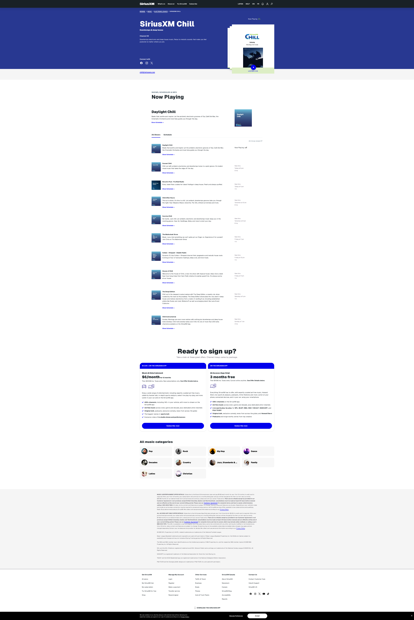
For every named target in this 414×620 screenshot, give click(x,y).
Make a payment (174, 587)
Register (171, 583)
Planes (197, 591)
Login (170, 579)
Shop (143, 595)
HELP (248, 4)
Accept (257, 616)
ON (253, 4)
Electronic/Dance (161, 11)
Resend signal (173, 595)
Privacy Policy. (185, 617)
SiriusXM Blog (227, 591)
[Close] (412, 616)
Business (198, 583)
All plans (145, 579)
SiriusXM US (253, 587)
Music (149, 11)
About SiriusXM (227, 579)
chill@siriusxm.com (147, 72)
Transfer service (174, 591)
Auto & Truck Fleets (202, 595)
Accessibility (226, 595)
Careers (224, 587)
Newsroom (225, 583)
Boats (197, 587)
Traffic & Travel (200, 579)
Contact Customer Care (257, 579)
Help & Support (254, 583)
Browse (142, 11)
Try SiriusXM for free (149, 591)
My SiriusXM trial (148, 583)
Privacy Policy (224, 509)
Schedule (168, 135)
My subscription (147, 587)
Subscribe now (173, 426)
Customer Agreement (211, 503)
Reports (224, 599)
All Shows (156, 135)
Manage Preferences (236, 616)
